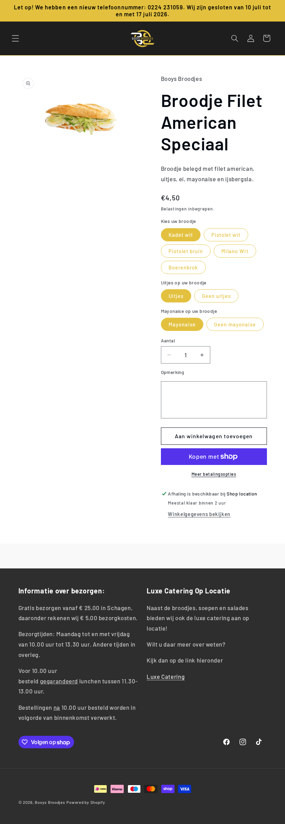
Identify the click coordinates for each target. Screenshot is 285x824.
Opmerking (172, 372)
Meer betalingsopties (214, 474)
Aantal (168, 340)
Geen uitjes (216, 296)
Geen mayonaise (235, 324)
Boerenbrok (183, 267)
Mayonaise (182, 324)
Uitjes (176, 296)
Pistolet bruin (186, 251)
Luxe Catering (166, 676)
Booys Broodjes (50, 802)
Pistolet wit (226, 235)
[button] (15, 38)
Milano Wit (235, 251)
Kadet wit (181, 235)
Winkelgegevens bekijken (199, 514)
